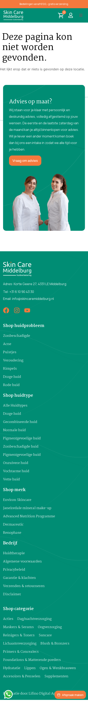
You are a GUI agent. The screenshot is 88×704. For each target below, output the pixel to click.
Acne (7, 344)
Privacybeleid (14, 570)
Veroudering (13, 360)
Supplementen (56, 676)
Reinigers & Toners (19, 635)
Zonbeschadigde (16, 336)
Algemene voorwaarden (22, 561)
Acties (8, 619)
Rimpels (10, 368)
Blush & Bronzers (55, 643)
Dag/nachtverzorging (34, 619)
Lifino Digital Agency (46, 693)
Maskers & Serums (18, 627)
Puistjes (9, 352)
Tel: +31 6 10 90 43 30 (18, 291)
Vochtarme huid (16, 471)
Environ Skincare (17, 500)
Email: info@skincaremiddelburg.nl (28, 298)
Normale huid (14, 430)
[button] (81, 15)
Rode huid (11, 385)
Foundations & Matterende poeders (32, 660)
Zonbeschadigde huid (20, 446)
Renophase (12, 533)
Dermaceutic (13, 524)
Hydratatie (11, 668)
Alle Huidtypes (15, 405)
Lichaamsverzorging (19, 643)
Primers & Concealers (21, 652)
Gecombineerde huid (20, 422)
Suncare (45, 635)
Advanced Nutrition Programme (29, 516)
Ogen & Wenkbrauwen (58, 668)
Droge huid (12, 377)
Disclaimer (12, 594)
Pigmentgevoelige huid (22, 438)
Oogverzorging (50, 627)
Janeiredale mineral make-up (27, 508)
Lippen (30, 668)
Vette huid (11, 479)
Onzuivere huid (15, 463)
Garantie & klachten (19, 578)
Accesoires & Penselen (21, 676)
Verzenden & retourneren (24, 586)
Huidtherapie (14, 553)
